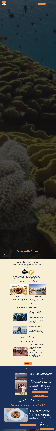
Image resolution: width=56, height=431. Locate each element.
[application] (20, 3)
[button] (54, 3)
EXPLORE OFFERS (47, 429)
